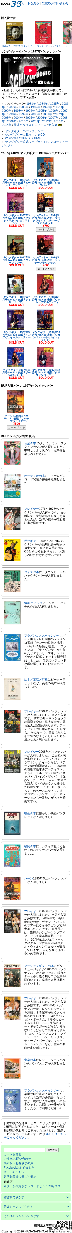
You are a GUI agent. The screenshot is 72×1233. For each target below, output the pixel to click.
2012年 (47, 121)
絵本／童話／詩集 (36, 679)
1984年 (43, 103)
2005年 (30, 117)
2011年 (35, 121)
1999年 (23, 114)
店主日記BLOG (14, 1172)
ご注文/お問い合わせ (55, 3)
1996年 (54, 110)
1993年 (18, 110)
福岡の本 (30, 846)
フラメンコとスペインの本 (42, 635)
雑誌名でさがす (14, 1197)
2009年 (12, 121)
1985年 (55, 103)
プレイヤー (31, 508)
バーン (28, 878)
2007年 (54, 117)
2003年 (6, 117)
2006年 (42, 117)
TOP (16, 3)
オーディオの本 (34, 475)
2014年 (6, 124)
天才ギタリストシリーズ (30, 124)
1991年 (59, 107)
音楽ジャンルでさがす (18, 1206)
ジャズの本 (31, 572)
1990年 (47, 107)
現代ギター (31, 541)
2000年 (35, 114)
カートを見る (30, 3)
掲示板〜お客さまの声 (18, 1163)
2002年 (59, 114)
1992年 (6, 110)
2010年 (23, 121)
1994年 (30, 110)
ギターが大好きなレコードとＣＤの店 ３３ (32, 1186)
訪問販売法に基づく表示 (20, 1176)
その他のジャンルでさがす (21, 1216)
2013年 (59, 121)
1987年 (12, 107)
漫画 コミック (33, 603)
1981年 (31, 103)
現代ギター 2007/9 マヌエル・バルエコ (21, 46)
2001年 (47, 114)
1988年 (23, 107)
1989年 (35, 107)
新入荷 (52, 124)
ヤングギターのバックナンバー (25, 131)
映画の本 (30, 813)
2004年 (18, 117)
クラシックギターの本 (39, 965)
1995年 (42, 110)
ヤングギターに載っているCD (25, 134)
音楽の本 (30, 443)
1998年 (12, 114)
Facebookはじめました (19, 1167)
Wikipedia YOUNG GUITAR (23, 138)
